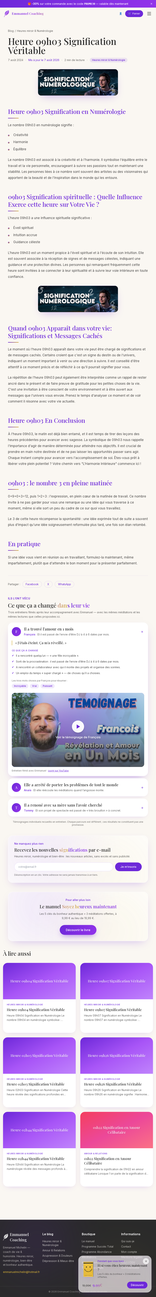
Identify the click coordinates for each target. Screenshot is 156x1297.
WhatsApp (64, 584)
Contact (126, 1246)
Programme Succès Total (97, 1246)
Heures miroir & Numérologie (35, 30)
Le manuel (88, 1241)
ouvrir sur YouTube (58, 770)
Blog (11, 30)
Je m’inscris (128, 866)
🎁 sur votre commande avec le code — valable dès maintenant (78, 3)
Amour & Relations (53, 1250)
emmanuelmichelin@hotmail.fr (21, 1272)
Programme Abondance (97, 1251)
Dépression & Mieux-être (58, 1261)
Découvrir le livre (78, 930)
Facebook (32, 584)
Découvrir (137, 1285)
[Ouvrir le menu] (149, 13)
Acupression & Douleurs (57, 1255)
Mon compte (129, 1251)
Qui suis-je (127, 1241)
